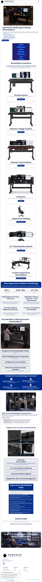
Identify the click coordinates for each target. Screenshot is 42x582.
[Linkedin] (4, 564)
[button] (38, 1)
